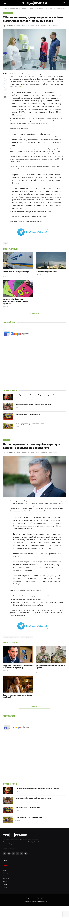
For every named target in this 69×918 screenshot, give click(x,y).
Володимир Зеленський (11, 637)
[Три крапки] (34, 3)
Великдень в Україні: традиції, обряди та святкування (33, 404)
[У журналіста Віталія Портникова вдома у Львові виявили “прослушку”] (18, 654)
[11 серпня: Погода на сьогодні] (51, 260)
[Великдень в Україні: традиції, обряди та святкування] (8, 406)
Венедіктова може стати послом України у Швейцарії (18, 696)
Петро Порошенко (26, 637)
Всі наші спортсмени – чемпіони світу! (27, 414)
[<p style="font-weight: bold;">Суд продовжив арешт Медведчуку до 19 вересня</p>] (51, 654)
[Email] (5, 97)
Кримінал (6, 878)
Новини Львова (8, 12)
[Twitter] (5, 83)
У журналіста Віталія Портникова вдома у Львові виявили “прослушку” (18, 667)
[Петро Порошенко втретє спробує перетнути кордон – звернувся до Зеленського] (34, 476)
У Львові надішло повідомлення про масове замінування (16, 273)
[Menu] (5, 3)
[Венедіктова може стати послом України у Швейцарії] (18, 684)
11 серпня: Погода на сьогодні (46, 272)
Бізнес (5, 881)
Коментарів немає (42, 25)
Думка (5, 887)
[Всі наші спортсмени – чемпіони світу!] (8, 416)
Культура (6, 873)
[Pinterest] (5, 92)
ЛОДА (21, 86)
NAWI (43, 898)
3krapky (10, 25)
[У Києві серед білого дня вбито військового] (8, 426)
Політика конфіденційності (39, 901)
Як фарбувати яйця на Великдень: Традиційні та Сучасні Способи (37, 395)
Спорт (5, 884)
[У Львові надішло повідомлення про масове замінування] (18, 260)
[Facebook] (5, 78)
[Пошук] (64, 3)
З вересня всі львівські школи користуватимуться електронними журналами (15, 301)
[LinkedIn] (5, 88)
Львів (4, 870)
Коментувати (34, 313)
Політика (6, 439)
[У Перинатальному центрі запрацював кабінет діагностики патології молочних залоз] (34, 49)
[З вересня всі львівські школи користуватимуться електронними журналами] (18, 288)
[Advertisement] (34, 365)
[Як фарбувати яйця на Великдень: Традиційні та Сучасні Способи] (8, 397)
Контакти (26, 901)
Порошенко (33, 511)
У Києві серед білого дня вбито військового (29, 424)
